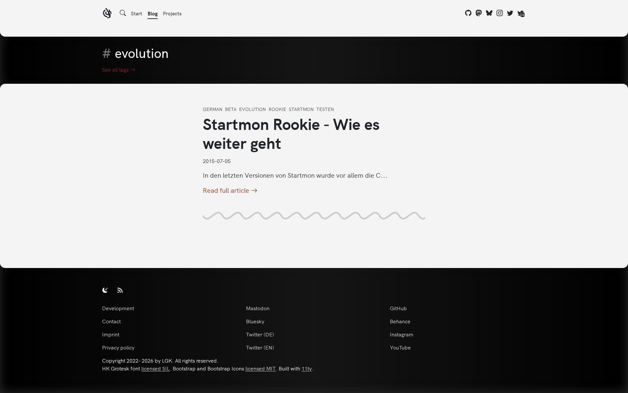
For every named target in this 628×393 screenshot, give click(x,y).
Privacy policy (118, 347)
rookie (277, 109)
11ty (307, 368)
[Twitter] (510, 13)
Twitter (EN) (260, 347)
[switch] (105, 290)
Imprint (110, 334)
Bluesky (255, 321)
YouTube (400, 347)
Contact (111, 321)
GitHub (398, 308)
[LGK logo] (107, 14)
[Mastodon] (479, 13)
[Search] (123, 13)
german (212, 109)
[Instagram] (500, 13)
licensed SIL (155, 368)
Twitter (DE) (260, 334)
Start (136, 13)
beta (230, 109)
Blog (153, 13)
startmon (301, 109)
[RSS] (120, 290)
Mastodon (258, 308)
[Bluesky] (489, 13)
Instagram (401, 334)
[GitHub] (468, 13)
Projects (172, 13)
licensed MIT (260, 368)
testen (325, 109)
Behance (400, 321)
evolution (252, 109)
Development (118, 308)
